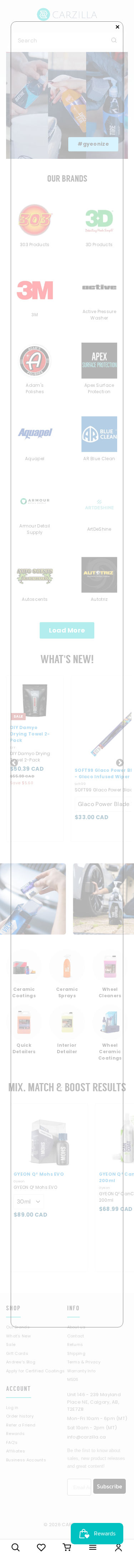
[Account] (118, 1547)
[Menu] (92, 1547)
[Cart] (67, 1547)
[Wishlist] (41, 1547)
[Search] (16, 1547)
